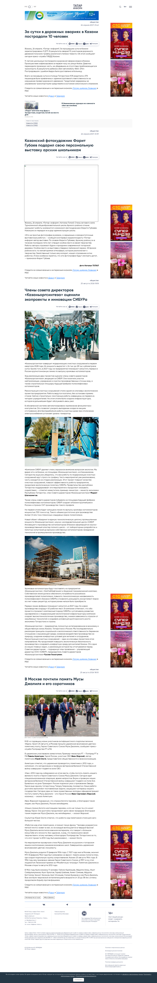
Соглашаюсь (79, 979)
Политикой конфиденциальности (86, 976)
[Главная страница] (77, 7)
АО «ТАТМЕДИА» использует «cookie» (115, 954)
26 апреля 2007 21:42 (90, 25)
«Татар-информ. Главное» (84, 88)
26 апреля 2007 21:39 (90, 134)
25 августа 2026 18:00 (89, 673)
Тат (35, 6)
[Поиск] (120, 7)
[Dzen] (90, 905)
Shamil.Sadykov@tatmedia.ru (113, 966)
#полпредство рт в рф (33, 897)
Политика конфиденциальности (114, 962)
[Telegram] (67, 904)
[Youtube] (113, 904)
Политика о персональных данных (115, 947)
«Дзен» (51, 96)
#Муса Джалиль (49, 897)
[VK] (44, 904)
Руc (26, 6)
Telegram (60, 96)
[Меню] (130, 7)
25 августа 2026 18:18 (90, 284)
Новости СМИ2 (32, 123)
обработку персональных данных (132, 974)
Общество (94, 22)
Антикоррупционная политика (113, 950)
